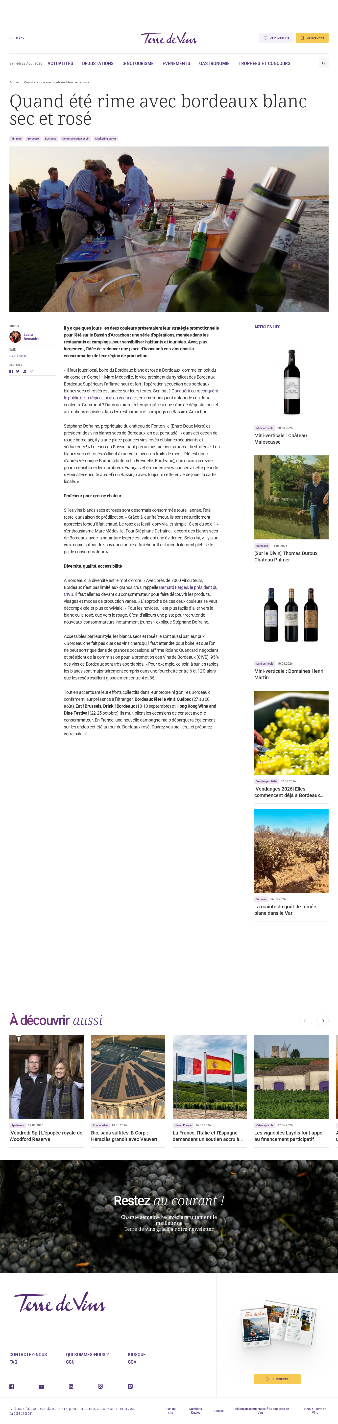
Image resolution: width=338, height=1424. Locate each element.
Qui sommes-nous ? (87, 1354)
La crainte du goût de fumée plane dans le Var (285, 910)
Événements (176, 63)
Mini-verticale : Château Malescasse (280, 439)
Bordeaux (33, 138)
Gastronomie (214, 63)
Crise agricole (264, 1125)
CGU (70, 1362)
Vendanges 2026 (266, 781)
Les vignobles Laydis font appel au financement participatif (289, 1136)
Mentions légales (195, 1410)
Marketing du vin (105, 138)
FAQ (13, 1362)
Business (50, 138)
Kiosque (137, 1354)
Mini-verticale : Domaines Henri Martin (288, 674)
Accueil (14, 82)
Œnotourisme (138, 63)
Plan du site (171, 1410)
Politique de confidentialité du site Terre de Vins (261, 1410)
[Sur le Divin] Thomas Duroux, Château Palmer (286, 556)
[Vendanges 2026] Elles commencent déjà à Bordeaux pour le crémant (287, 792)
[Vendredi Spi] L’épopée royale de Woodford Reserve (45, 1136)
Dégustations (98, 63)
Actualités (60, 63)
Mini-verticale (264, 428)
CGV (132, 1362)
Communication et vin (75, 138)
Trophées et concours (264, 63)
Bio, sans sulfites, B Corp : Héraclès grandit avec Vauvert (124, 1136)
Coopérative (100, 1125)
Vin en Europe (183, 1125)
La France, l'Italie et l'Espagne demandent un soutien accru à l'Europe (206, 1136)
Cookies (219, 1411)
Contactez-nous (28, 1354)
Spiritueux (17, 1125)
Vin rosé (16, 138)
